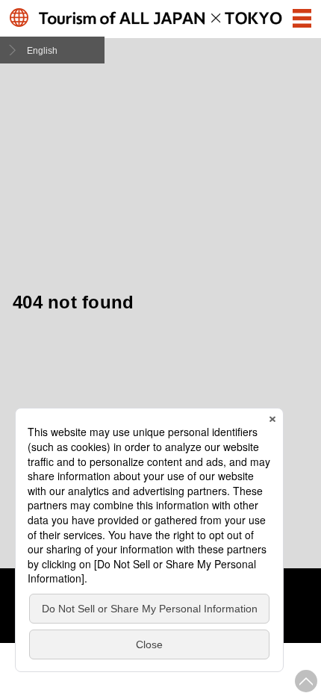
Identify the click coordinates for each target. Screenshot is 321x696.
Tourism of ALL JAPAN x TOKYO (160, 17)
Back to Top (306, 681)
